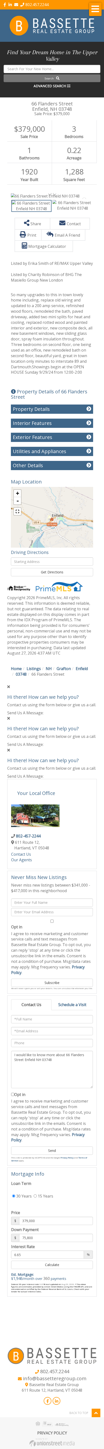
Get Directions (52, 572)
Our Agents (21, 859)
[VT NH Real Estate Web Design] (52, 1442)
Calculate (52, 1264)
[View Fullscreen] (17, 511)
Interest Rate (23, 1246)
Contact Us (21, 854)
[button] (52, 78)
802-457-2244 (28, 836)
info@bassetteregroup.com (54, 1378)
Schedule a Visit (72, 1004)
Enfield (82, 668)
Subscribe (52, 982)
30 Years (23, 1196)
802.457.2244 (37, 4)
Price (15, 1212)
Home (16, 668)
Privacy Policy (67, 1157)
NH (49, 668)
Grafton (64, 668)
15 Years (45, 1196)
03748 (21, 674)
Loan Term (21, 1183)
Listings (34, 668)
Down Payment (25, 1229)
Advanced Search (50, 86)
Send (52, 1150)
